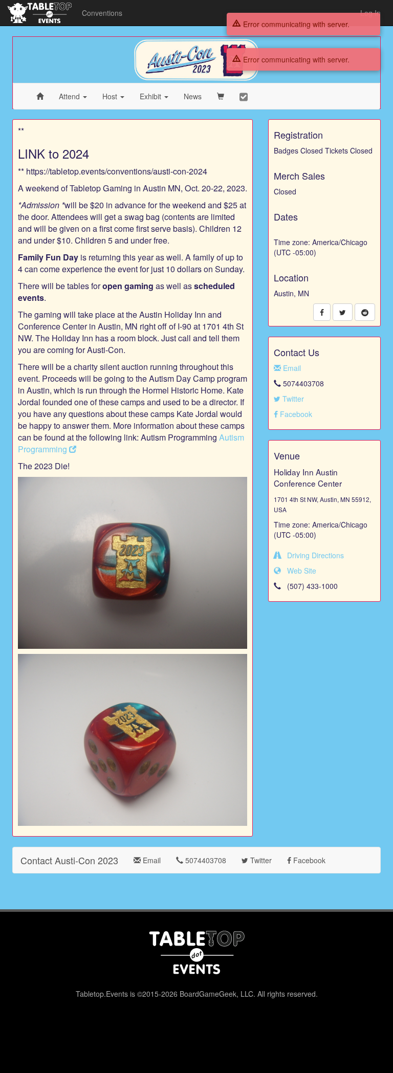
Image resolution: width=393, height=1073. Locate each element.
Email (291, 368)
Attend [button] (70, 96)
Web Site (298, 570)
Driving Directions (312, 555)
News (193, 96)
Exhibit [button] (151, 96)
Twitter (292, 398)
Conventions (102, 13)
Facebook (295, 414)
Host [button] (110, 96)
